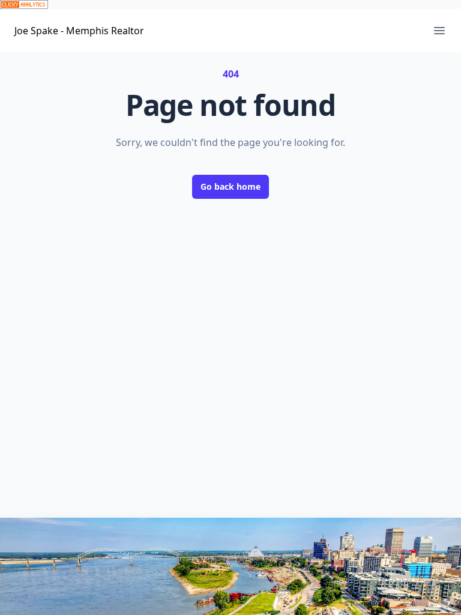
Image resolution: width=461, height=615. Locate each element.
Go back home (230, 186)
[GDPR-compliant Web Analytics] (230, 4)
